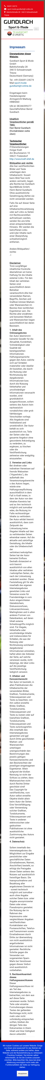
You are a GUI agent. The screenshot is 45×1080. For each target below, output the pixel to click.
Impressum (17, 47)
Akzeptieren (22, 1073)
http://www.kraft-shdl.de (22, 159)
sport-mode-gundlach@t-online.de (20, 9)
